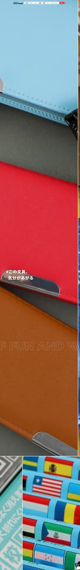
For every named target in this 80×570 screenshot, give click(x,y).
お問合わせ (62, 3)
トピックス (35, 3)
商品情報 (26, 3)
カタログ (30, 3)
